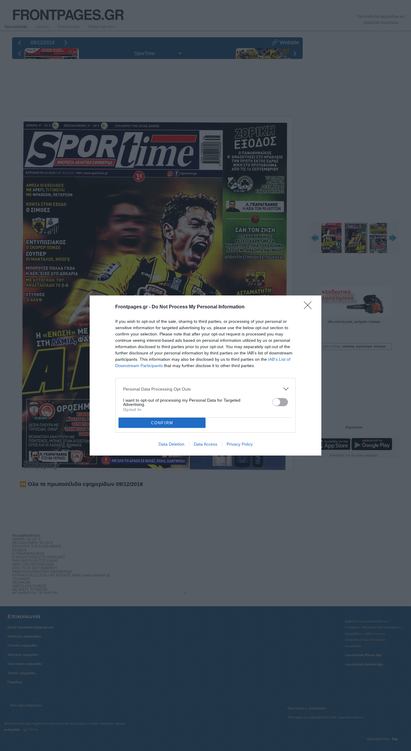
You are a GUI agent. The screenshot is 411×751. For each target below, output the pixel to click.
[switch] (280, 402)
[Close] (309, 307)
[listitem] (205, 389)
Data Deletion (171, 444)
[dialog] (205, 375)
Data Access (205, 444)
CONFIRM (162, 423)
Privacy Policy (240, 444)
